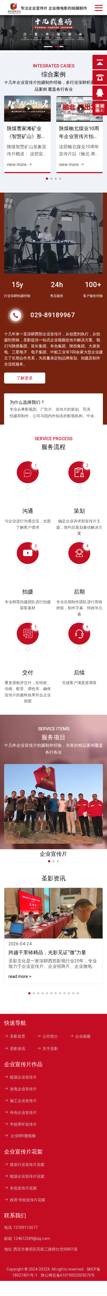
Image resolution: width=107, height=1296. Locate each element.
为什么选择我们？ (27, 402)
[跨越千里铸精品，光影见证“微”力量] (53, 913)
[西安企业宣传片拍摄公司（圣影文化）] (48, 8)
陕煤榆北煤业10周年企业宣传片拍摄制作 (79, 133)
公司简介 (50, 1036)
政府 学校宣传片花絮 (27, 1200)
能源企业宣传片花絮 (27, 1176)
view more (17, 164)
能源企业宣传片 (23, 1077)
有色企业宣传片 (23, 1112)
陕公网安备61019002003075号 (68, 1275)
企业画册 (83, 1036)
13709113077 (25, 1227)
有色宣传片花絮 (23, 1188)
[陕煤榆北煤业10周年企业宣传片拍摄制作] (79, 109)
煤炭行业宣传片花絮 (27, 1164)
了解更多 (24, 378)
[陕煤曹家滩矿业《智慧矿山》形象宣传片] (27, 109)
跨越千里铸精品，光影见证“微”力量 (47, 952)
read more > (20, 976)
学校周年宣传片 (23, 1124)
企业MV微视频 (23, 1136)
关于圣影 (50, 1048)
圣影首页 (17, 1036)
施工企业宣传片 (23, 1100)
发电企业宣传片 (23, 1089)
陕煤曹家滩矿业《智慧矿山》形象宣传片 (26, 133)
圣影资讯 (17, 1048)
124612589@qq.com (31, 1238)
